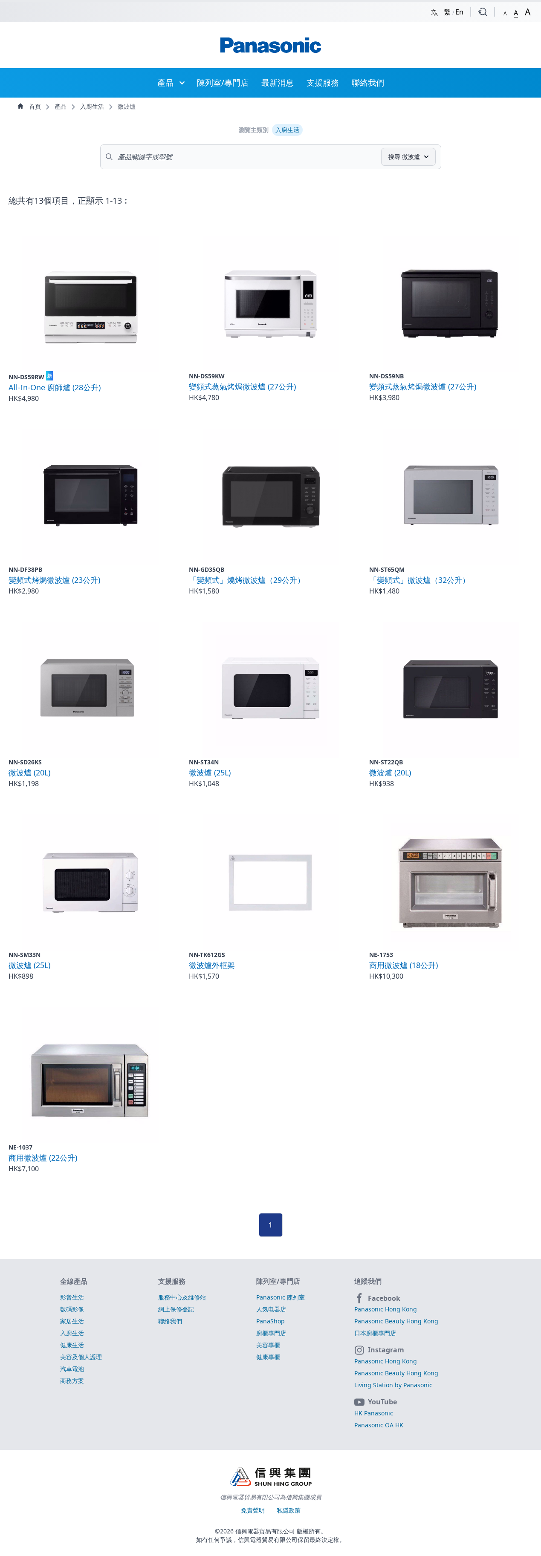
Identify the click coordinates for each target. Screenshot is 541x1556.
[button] (505, 11)
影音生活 (72, 1297)
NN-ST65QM (387, 569)
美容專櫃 (268, 1345)
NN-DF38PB (25, 569)
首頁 (35, 106)
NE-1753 (381, 955)
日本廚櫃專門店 (375, 1333)
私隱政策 (289, 1510)
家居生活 (72, 1321)
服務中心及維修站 (182, 1297)
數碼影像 (72, 1309)
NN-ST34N (204, 762)
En (459, 12)
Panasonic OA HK (378, 1425)
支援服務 (323, 82)
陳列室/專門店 (223, 82)
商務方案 (72, 1381)
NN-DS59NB (386, 376)
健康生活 (72, 1345)
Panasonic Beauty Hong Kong (396, 1321)
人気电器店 (271, 1309)
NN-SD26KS (25, 762)
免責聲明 (253, 1510)
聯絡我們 (368, 82)
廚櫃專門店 (271, 1333)
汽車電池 (72, 1369)
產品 (165, 82)
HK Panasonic (373, 1413)
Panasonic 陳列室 (280, 1297)
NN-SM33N (25, 955)
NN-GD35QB (206, 569)
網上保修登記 (176, 1309)
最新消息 (277, 82)
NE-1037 (20, 1147)
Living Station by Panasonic (393, 1385)
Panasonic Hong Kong (385, 1309)
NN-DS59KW (207, 376)
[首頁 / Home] (270, 45)
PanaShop (270, 1321)
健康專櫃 (268, 1357)
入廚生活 (93, 106)
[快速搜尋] (482, 12)
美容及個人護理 (81, 1357)
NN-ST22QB (386, 762)
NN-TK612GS (207, 955)
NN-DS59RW (30, 377)
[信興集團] (271, 1477)
